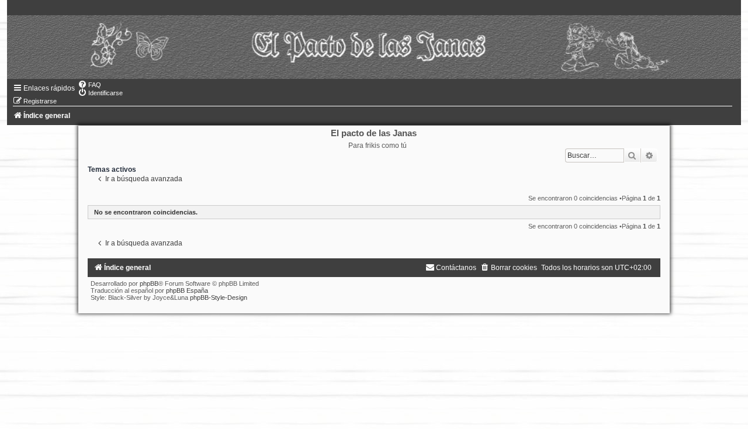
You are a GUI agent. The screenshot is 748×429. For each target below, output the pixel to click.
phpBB (149, 283)
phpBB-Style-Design (218, 297)
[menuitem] (89, 84)
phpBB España (187, 290)
